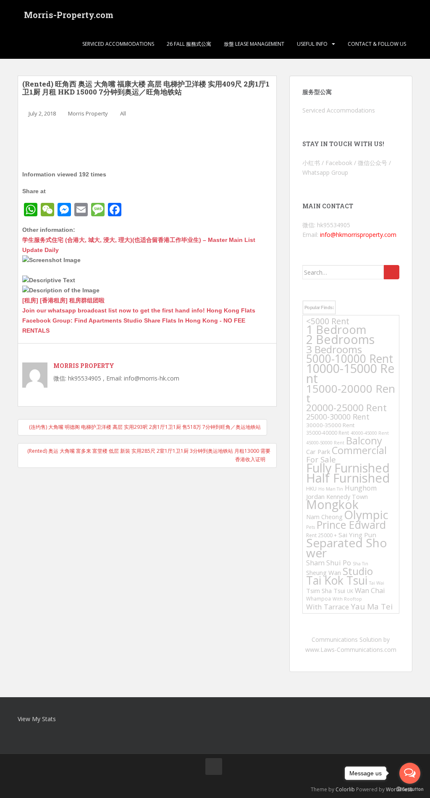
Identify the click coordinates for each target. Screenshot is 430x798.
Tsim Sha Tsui (325, 590)
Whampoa (318, 598)
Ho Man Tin (330, 489)
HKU (311, 488)
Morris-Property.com (68, 14)
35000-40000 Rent (327, 432)
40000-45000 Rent (370, 433)
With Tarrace (327, 607)
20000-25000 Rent (346, 407)
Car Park (318, 451)
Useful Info (312, 43)
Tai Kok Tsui (336, 580)
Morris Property (88, 113)
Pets (310, 527)
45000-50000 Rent (325, 443)
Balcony (364, 440)
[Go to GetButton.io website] (409, 789)
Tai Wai (376, 583)
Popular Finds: (319, 307)
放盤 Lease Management (254, 43)
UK (350, 591)
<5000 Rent (327, 321)
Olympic (366, 514)
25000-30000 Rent (338, 417)
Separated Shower (346, 548)
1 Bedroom (336, 329)
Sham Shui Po (328, 562)
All (123, 113)
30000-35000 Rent (330, 425)
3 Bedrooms (334, 349)
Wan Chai (370, 590)
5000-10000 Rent (349, 358)
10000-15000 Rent (350, 373)
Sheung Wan (323, 572)
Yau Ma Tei (372, 606)
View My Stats (37, 719)
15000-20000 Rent (350, 393)
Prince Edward (351, 524)
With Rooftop (347, 599)
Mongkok (332, 504)
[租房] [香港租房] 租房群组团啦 (63, 300)
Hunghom (361, 488)
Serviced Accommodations (118, 43)
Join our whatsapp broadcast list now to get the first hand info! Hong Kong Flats (138, 310)
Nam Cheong (324, 517)
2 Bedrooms (340, 339)
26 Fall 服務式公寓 (189, 43)
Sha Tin (360, 564)
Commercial (359, 450)
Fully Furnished (348, 467)
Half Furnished (348, 478)
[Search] (391, 272)
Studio (358, 571)
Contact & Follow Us (377, 43)
